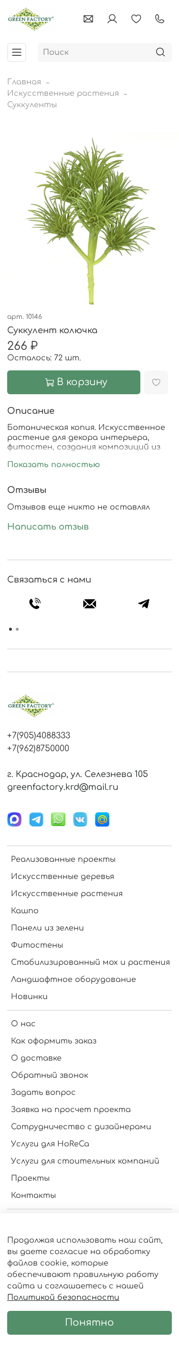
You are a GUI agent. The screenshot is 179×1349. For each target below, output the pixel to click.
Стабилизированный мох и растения (90, 962)
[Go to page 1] (10, 629)
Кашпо (25, 911)
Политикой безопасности (63, 1297)
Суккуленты (32, 105)
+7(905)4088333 (38, 735)
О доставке (36, 1058)
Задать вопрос (43, 1092)
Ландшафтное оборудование (73, 979)
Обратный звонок (49, 1075)
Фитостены (37, 945)
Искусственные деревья (62, 876)
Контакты (33, 1195)
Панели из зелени (47, 928)
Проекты (30, 1178)
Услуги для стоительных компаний (85, 1161)
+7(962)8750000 (38, 748)
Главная (24, 82)
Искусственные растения (63, 93)
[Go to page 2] (17, 629)
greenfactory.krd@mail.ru (62, 787)
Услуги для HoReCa (50, 1144)
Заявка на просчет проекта (71, 1109)
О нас (23, 1024)
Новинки (29, 996)
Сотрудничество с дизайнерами (81, 1127)
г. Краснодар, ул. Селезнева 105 (77, 774)
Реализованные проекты (63, 859)
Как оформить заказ (53, 1041)
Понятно (89, 1322)
